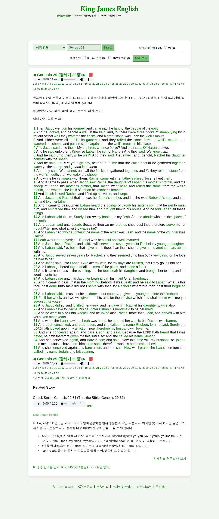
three (141, 132)
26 (35, 294)
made (131, 267)
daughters (76, 232)
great (110, 136)
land (117, 128)
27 (35, 297)
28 (35, 305)
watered (74, 136)
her (49, 297)
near (123, 186)
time (114, 163)
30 (35, 313)
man (172, 247)
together (178, 163)
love (139, 328)
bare (82, 324)
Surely (79, 217)
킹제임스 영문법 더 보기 (170, 458)
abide (181, 247)
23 (35, 271)
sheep (164, 132)
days (163, 255)
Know (76, 151)
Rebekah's (156, 197)
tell (49, 228)
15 (35, 224)
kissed (60, 194)
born (74, 344)
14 (35, 217)
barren (171, 321)
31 (35, 321)
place (146, 144)
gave (59, 278)
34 (35, 340)
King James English (109, 8)
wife (103, 263)
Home (79, 15)
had (41, 259)
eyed (68, 240)
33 (35, 332)
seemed (124, 255)
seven (120, 244)
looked (54, 132)
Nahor (116, 151)
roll (160, 171)
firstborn (172, 294)
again (94, 144)
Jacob (49, 128)
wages (85, 228)
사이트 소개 (66, 486)
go (72, 167)
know (156, 151)
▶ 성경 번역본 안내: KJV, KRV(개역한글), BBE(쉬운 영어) (71, 467)
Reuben (142, 324)
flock (73, 190)
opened (118, 321)
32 (35, 324)
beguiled (178, 286)
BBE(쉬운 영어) (95, 58)
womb (135, 321)
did (57, 305)
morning (93, 282)
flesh (126, 217)
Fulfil (42, 297)
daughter (178, 155)
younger (172, 232)
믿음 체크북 (144, 486)
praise (144, 347)
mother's (154, 182)
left (78, 351)
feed (85, 167)
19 (35, 247)
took (106, 271)
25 (60, 118)
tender (59, 240)
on (65, 128)
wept (123, 194)
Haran (152, 147)
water (38, 167)
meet (181, 205)
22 (35, 267)
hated (102, 321)
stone (119, 136)
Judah (63, 351)
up (95, 194)
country (112, 294)
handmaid (140, 278)
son (105, 151)
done (53, 286)
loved (59, 244)
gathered (93, 140)
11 (35, 194)
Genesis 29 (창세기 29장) (59, 75)
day (87, 163)
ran (36, 201)
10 (35, 182)
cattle (135, 163)
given (74, 336)
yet (59, 178)
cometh (39, 159)
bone (106, 217)
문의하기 (161, 486)
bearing (87, 351)
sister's (143, 205)
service (126, 297)
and (115, 240)
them (167, 178)
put (72, 144)
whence (103, 147)
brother (167, 182)
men (96, 267)
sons (97, 344)
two (65, 232)
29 (35, 309)
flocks (150, 132)
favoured (132, 240)
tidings (112, 205)
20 (35, 255)
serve (170, 224)
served (60, 255)
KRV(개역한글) (121, 58)
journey (78, 128)
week (57, 297)
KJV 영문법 (85, 486)
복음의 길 (102, 486)
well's (150, 136)
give (90, 247)
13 (35, 205)
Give (84, 263)
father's (127, 178)
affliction (81, 328)
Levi (152, 344)
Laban (91, 151)
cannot (71, 171)
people (136, 128)
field (102, 132)
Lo (60, 163)
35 (35, 347)
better (74, 247)
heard (95, 205)
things (38, 213)
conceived (62, 324)
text (90, 406)
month (41, 221)
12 (35, 197)
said (56, 147)
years (130, 244)
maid (119, 278)
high (80, 163)
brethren (89, 147)
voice (107, 194)
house (136, 209)
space (177, 217)
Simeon (149, 336)
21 (35, 263)
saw (92, 182)
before (154, 294)
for (152, 324)
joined (180, 340)
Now (127, 347)
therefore (103, 328)
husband (122, 328)
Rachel (159, 155)
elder (114, 232)
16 (35, 232)
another (162, 247)
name (95, 232)
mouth (159, 136)
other (47, 301)
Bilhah (104, 309)
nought (39, 228)
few (156, 255)
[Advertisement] (109, 27)
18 (35, 244)
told (58, 197)
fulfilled (137, 263)
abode (148, 217)
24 (35, 278)
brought (109, 209)
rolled (121, 140)
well (85, 132)
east (154, 128)
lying (173, 132)
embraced (55, 209)
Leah (129, 232)
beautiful (104, 240)
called (115, 324)
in (166, 263)
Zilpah (104, 278)
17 (35, 240)
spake (66, 178)
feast (142, 267)
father (62, 201)
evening (84, 271)
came (97, 128)
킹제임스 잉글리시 (65, 15)
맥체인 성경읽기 (122, 486)
